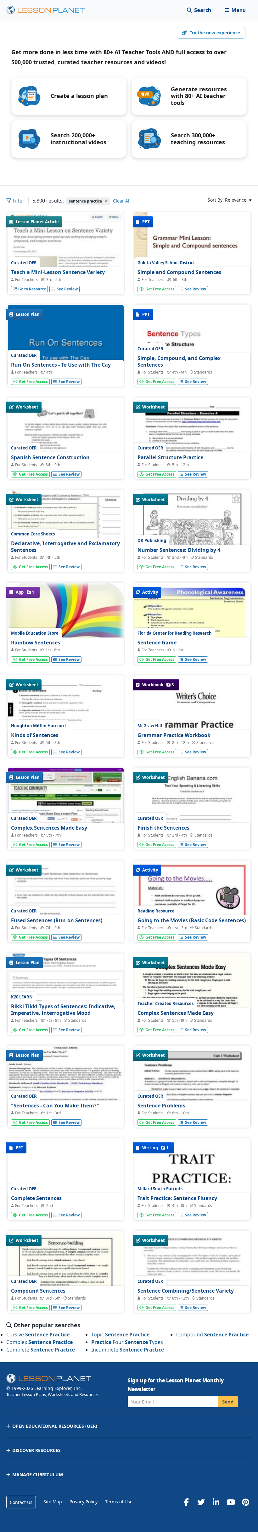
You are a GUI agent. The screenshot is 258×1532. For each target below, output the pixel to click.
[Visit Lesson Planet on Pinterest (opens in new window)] (245, 1502)
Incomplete (127, 1349)
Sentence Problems (161, 1105)
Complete (40, 1349)
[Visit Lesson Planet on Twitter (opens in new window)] (201, 1502)
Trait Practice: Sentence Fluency (177, 1198)
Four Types (127, 1342)
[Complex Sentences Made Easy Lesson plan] (65, 811)
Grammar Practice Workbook (173, 735)
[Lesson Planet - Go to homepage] (49, 10)
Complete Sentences (36, 1198)
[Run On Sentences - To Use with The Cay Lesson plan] (65, 348)
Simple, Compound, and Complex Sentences (179, 362)
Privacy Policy (84, 1502)
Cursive (38, 1334)
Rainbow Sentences (35, 642)
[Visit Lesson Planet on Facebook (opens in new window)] (186, 1502)
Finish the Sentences (163, 827)
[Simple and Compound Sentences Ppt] (192, 256)
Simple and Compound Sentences (179, 272)
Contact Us (21, 1502)
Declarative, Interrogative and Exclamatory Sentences (65, 547)
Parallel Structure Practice (170, 457)
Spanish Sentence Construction (50, 457)
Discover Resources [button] (36, 1450)
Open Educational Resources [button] (54, 1426)
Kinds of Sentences (34, 735)
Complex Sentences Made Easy (49, 827)
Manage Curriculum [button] (37, 1475)
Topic (120, 1334)
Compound (212, 1334)
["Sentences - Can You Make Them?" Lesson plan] (65, 1089)
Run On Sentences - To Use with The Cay (61, 364)
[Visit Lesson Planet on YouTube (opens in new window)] (230, 1502)
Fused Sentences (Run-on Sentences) (56, 920)
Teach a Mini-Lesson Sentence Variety (58, 272)
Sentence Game (157, 642)
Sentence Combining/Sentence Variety (185, 1290)
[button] (235, 10)
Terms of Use (118, 1502)
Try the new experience (215, 33)
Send (228, 1401)
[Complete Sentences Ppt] (65, 1182)
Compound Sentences (38, 1290)
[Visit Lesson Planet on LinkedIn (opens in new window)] (216, 1502)
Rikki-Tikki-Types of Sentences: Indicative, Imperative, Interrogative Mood (63, 1010)
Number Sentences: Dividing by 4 (178, 549)
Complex (39, 1342)
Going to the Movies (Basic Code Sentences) (191, 920)
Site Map (52, 1502)
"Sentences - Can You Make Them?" (55, 1105)
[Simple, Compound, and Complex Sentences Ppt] (192, 348)
